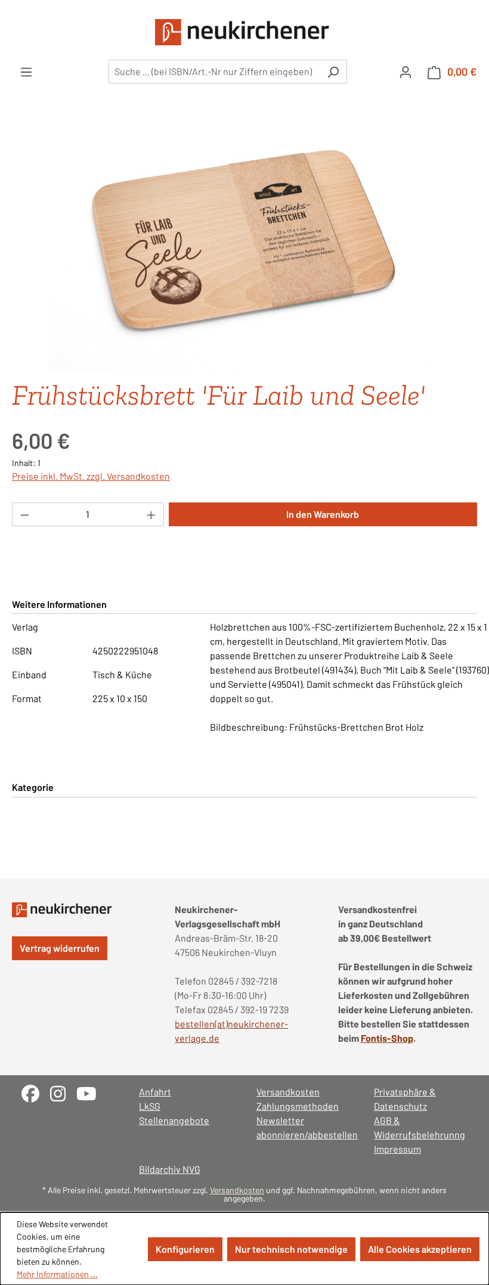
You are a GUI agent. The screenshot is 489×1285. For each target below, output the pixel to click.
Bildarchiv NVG (169, 1169)
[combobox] (214, 71)
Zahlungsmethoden (297, 1106)
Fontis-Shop (387, 1038)
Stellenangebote (174, 1120)
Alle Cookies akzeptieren (420, 1249)
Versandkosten (288, 1091)
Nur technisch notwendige (291, 1249)
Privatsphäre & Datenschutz (405, 1099)
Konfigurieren (185, 1249)
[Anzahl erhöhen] (151, 514)
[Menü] (26, 71)
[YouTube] (91, 1092)
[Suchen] (333, 71)
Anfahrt (155, 1091)
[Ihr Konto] (405, 71)
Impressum (397, 1148)
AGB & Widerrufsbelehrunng (419, 1127)
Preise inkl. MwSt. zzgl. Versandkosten (91, 476)
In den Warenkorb (322, 514)
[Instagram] (63, 1092)
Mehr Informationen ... (57, 1274)
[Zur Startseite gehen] (244, 32)
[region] (244, 245)
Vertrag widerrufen (60, 948)
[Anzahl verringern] (24, 514)
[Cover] (244, 245)
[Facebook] (35, 1092)
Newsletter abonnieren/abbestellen (303, 1127)
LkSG (149, 1106)
